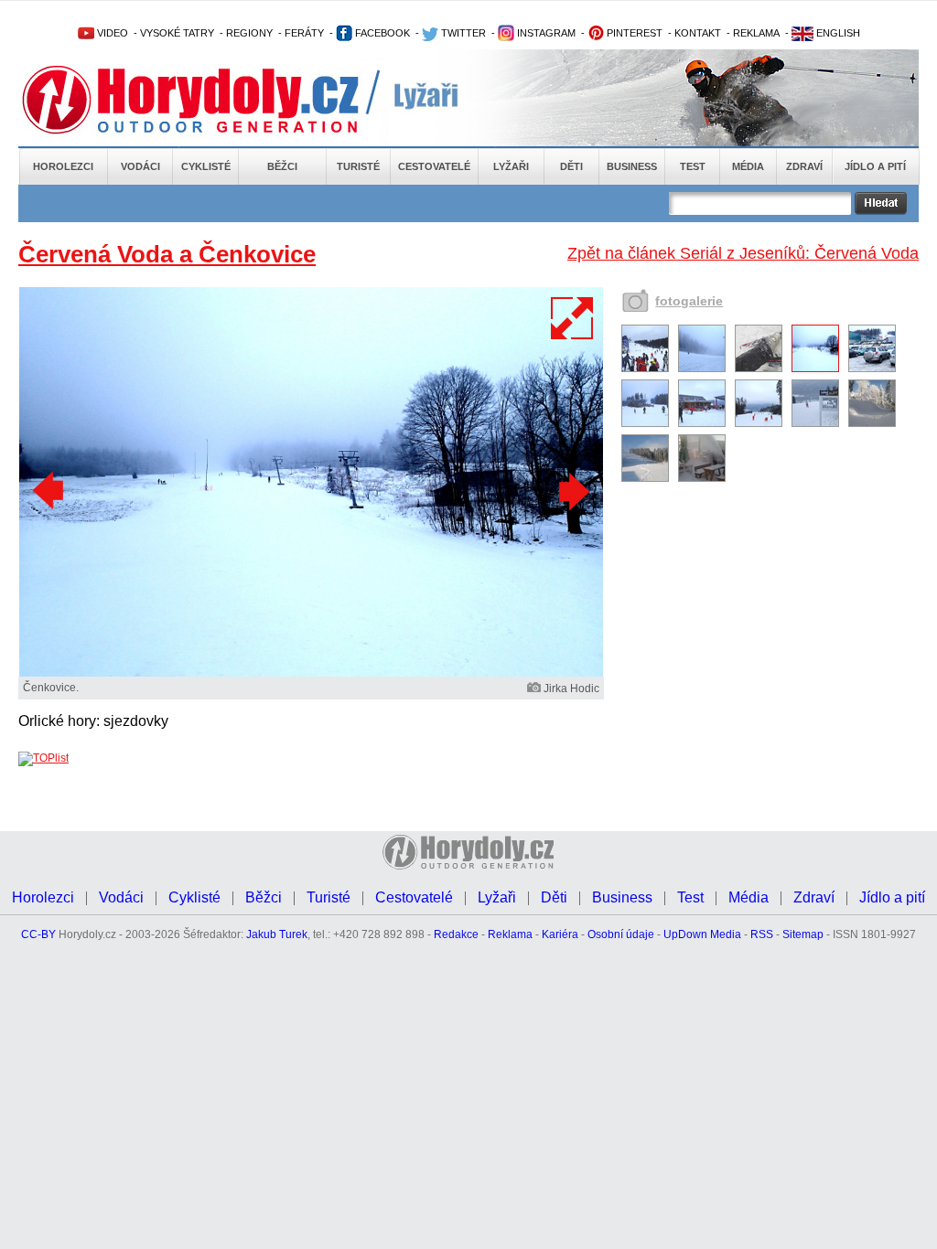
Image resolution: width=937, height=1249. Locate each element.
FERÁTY (304, 32)
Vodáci (140, 166)
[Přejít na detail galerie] (311, 673)
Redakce (456, 934)
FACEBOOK (381, 32)
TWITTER (462, 32)
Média (748, 166)
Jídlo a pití (875, 166)
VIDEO (111, 32)
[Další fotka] (572, 491)
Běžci (282, 166)
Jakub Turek (276, 934)
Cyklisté (206, 166)
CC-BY (38, 934)
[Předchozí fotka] (50, 491)
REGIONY (249, 32)
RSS (761, 934)
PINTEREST (633, 32)
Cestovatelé (434, 166)
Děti (571, 166)
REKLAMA (756, 32)
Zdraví (804, 166)
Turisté (358, 166)
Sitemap (803, 934)
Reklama (510, 934)
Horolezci (63, 166)
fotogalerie (689, 301)
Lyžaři (511, 166)
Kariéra (560, 934)
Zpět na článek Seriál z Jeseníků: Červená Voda (743, 253)
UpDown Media (702, 934)
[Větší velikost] (573, 318)
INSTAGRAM (545, 32)
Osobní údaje (620, 934)
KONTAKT (697, 32)
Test (692, 166)
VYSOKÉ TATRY (177, 32)
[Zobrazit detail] (645, 368)
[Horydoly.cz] (212, 99)
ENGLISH (836, 32)
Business (632, 166)
